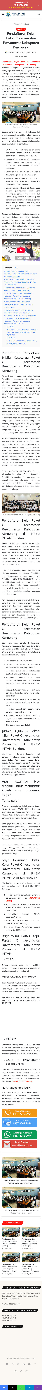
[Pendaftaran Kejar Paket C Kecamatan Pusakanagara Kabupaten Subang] (11, 1257)
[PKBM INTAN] (15, 14)
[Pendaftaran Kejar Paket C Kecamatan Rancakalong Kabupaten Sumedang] (31, 1257)
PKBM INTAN (12, 53)
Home (17, 24)
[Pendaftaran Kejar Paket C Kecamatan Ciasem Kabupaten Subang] (11, 1232)
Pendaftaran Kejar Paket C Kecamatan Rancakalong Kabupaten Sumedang (30, 1267)
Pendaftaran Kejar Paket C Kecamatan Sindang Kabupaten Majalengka (29, 1242)
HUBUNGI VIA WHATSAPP (21, 8)
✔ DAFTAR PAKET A (9, 1315)
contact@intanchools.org (22, 1081)
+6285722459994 (14, 1304)
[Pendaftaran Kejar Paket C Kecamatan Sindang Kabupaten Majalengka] (31, 1232)
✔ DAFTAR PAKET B (9, 1318)
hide (15, 268)
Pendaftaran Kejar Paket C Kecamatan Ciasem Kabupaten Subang (9, 1242)
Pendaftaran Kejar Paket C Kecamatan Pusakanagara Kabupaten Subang (9, 1267)
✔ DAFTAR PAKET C (9, 1320)
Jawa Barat (25, 24)
